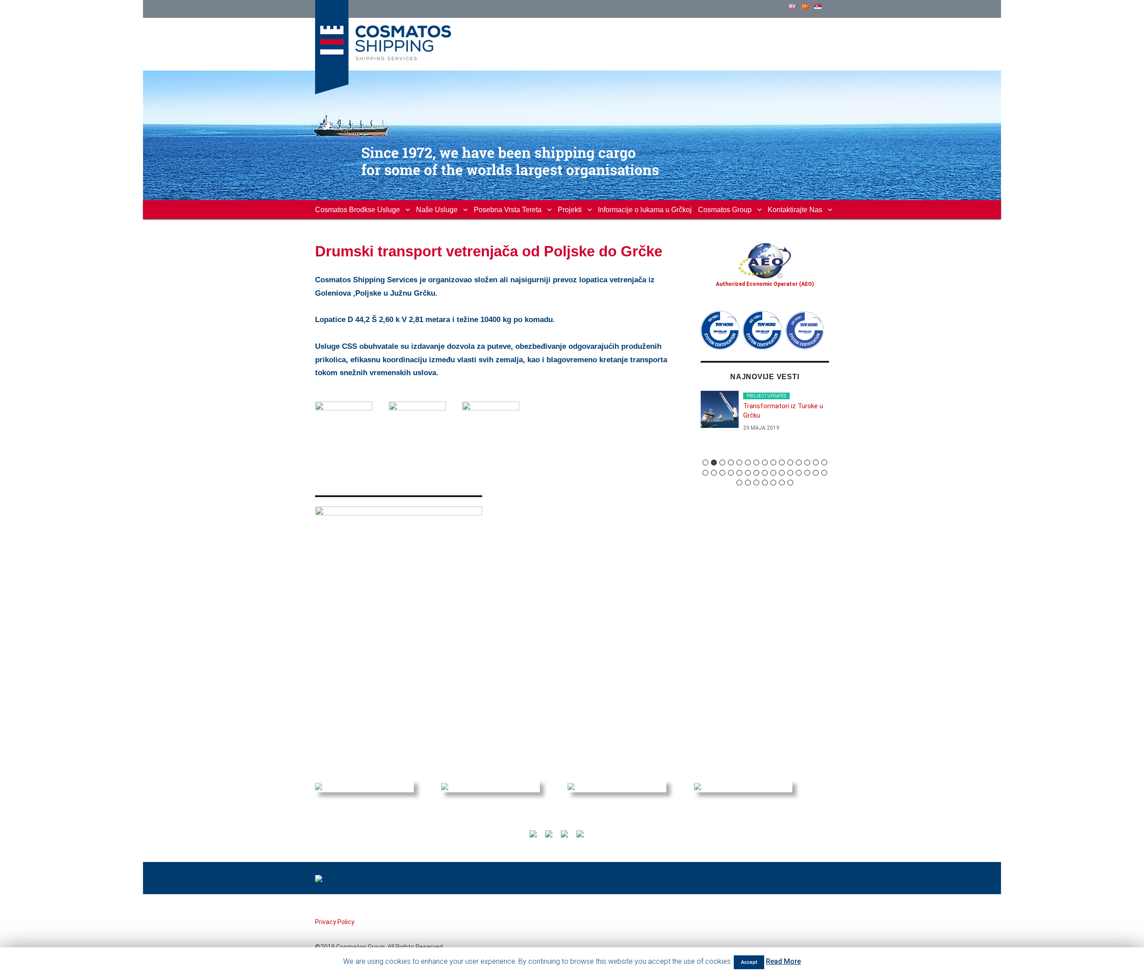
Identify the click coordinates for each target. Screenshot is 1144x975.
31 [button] (739, 482)
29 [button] (816, 473)
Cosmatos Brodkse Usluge (357, 209)
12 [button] (799, 462)
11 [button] (790, 462)
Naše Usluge (437, 209)
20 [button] (739, 473)
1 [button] (705, 462)
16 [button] (705, 473)
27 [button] (799, 473)
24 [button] (773, 473)
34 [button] (765, 482)
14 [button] (816, 462)
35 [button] (773, 482)
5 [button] (739, 462)
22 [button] (756, 473)
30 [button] (824, 473)
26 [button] (790, 473)
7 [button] (756, 462)
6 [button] (748, 462)
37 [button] (790, 482)
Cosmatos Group (725, 209)
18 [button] (722, 473)
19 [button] (731, 473)
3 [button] (722, 462)
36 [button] (782, 482)
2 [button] (714, 462)
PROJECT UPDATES (766, 395)
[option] (765, 415)
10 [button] (782, 462)
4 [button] (731, 462)
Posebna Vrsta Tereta (508, 209)
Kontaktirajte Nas (795, 209)
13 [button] (807, 462)
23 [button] (765, 473)
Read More (783, 961)
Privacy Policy (334, 921)
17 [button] (714, 473)
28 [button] (807, 473)
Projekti (570, 209)
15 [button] (824, 462)
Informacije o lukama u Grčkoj (645, 209)
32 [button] (748, 482)
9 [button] (773, 462)
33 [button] (756, 482)
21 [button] (748, 473)
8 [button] (765, 462)
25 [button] (782, 473)
